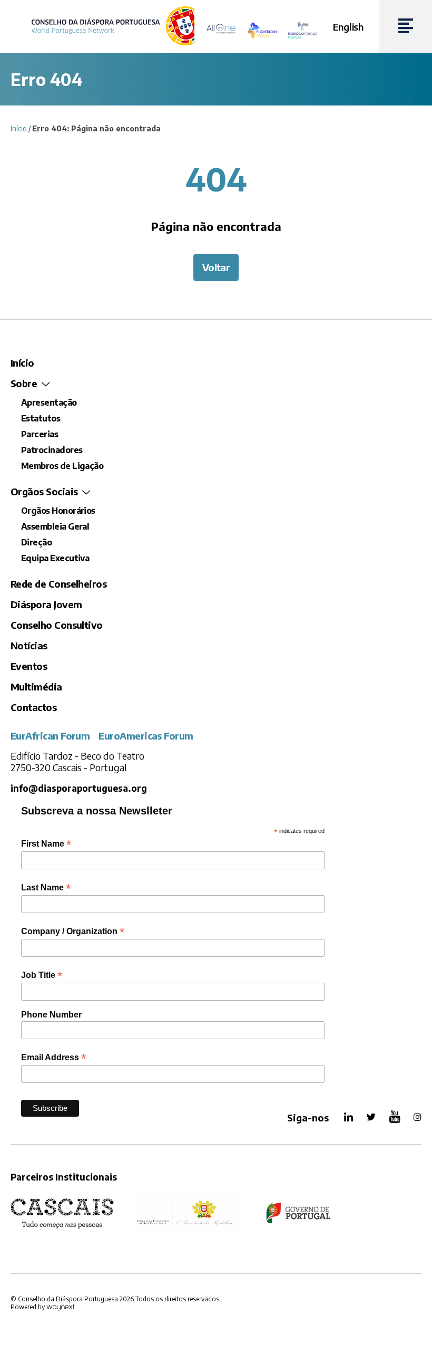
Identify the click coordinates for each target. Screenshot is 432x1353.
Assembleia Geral (55, 526)
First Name (46, 844)
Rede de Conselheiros (58, 584)
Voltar (216, 267)
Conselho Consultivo (57, 625)
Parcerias (39, 434)
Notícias (29, 645)
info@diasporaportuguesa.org (79, 788)
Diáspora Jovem (46, 604)
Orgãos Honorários (58, 510)
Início (19, 128)
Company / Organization (72, 931)
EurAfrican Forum (50, 736)
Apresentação (49, 402)
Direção (36, 542)
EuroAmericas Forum (146, 736)
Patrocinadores (51, 450)
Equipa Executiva (55, 558)
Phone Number (51, 1014)
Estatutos (40, 418)
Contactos (33, 707)
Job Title (41, 975)
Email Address (53, 1057)
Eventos (29, 666)
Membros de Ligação (62, 465)
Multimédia (36, 686)
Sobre (24, 383)
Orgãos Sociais (44, 491)
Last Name (46, 887)
